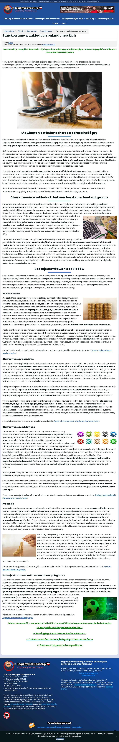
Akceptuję (60, 739)
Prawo (55, 23)
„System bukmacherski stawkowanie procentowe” (76, 421)
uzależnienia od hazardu (21, 704)
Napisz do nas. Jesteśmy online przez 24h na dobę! (59, 727)
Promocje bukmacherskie (47, 19)
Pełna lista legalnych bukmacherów (88, 674)
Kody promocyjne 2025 (72, 19)
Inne (64, 23)
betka (10, 43)
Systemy (90, 19)
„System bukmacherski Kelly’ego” (17, 617)
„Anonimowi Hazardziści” (85, 684)
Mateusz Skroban (48, 44)
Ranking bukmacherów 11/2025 (18, 19)
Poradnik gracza (105, 19)
